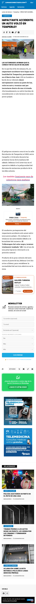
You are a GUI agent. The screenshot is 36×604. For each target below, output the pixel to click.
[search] (28, 2)
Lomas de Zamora (10, 566)
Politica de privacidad (25, 359)
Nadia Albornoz (8, 499)
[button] (15, 32)
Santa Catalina (9, 491)
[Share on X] (9, 32)
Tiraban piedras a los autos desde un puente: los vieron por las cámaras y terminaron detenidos (17, 532)
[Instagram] (7, 593)
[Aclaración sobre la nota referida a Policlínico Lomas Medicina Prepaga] (18, 554)
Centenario (8, 526)
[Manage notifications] (32, 600)
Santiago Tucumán (7, 36)
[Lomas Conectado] (16, 2)
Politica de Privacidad (10, 601)
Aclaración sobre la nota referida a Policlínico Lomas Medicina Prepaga (16, 571)
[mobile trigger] (3, 2)
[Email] (12, 32)
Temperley (7, 16)
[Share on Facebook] (6, 32)
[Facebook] (3, 593)
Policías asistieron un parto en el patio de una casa (17, 495)
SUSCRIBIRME (18, 355)
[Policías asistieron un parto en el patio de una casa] (18, 479)
